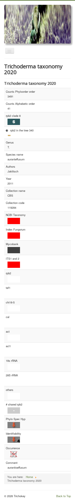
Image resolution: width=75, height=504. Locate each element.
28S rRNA (12, 375)
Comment (12, 463)
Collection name (15, 191)
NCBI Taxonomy (16, 215)
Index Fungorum (15, 229)
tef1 (8, 288)
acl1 (8, 346)
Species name (14, 154)
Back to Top (63, 496)
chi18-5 (10, 302)
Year (8, 179)
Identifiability (13, 433)
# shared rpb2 (14, 404)
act (8, 331)
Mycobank (12, 244)
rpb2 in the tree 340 (21, 130)
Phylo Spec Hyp (15, 419)
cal (7, 317)
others (9, 390)
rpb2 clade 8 (13, 116)
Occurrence (13, 448)
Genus (10, 142)
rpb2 (8, 273)
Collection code (15, 203)
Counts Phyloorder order (20, 92)
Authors (10, 166)
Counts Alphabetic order (20, 104)
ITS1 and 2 (12, 259)
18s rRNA (12, 361)
